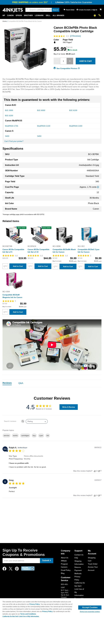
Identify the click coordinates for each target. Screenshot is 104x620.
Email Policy (66, 570)
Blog (62, 573)
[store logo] (13, 10)
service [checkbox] (6, 435)
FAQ (76, 558)
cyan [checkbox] (41, 435)
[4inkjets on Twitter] (11, 569)
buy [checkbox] (34, 435)
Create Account (85, 10)
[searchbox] (11, 421)
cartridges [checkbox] (25, 435)
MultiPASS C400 (75, 126)
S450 (39, 136)
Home (5, 21)
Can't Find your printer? (13, 141)
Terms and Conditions (28, 614)
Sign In (94, 10)
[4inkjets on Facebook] (4, 569)
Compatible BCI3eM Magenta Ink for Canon (12, 296)
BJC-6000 (41, 110)
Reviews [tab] (7, 383)
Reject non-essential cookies (90, 611)
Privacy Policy (34, 604)
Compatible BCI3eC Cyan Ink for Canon (88, 250)
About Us (64, 558)
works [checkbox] (15, 435)
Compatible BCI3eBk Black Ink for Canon (64, 250)
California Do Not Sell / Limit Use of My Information (79, 589)
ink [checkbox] (48, 435)
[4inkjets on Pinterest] (17, 569)
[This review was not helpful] (99, 471)
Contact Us (78, 555)
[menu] (52, 15)
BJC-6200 (9, 116)
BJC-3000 (9, 110)
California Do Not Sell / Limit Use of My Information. (21, 616)
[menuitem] (4, 15)
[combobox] (42, 10)
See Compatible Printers (67, 68)
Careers (64, 567)
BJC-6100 (73, 110)
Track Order (70, 10)
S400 (7, 136)
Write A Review (68, 407)
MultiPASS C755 (11, 126)
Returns (77, 567)
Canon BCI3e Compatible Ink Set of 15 (38, 250)
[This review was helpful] (95, 471)
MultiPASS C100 (43, 126)
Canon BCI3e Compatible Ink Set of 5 (13, 250)
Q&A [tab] (20, 383)
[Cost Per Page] (98, 187)
